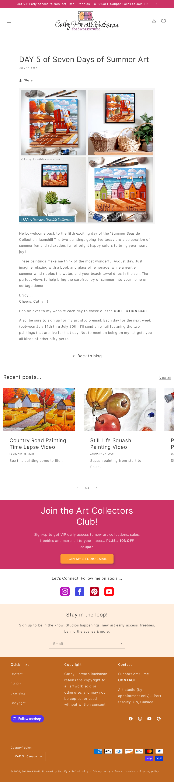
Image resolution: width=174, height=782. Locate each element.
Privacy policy (101, 771)
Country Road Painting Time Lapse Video (38, 443)
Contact (16, 674)
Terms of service (125, 771)
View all (165, 378)
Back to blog (89, 356)
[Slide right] (96, 487)
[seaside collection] (87, 224)
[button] (9, 21)
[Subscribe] (120, 644)
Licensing (18, 693)
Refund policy (80, 771)
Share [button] (28, 80)
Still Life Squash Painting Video (110, 443)
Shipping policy (149, 771)
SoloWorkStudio (32, 771)
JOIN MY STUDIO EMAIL (87, 559)
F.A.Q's (16, 684)
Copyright (18, 703)
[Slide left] (77, 487)
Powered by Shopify (54, 771)
